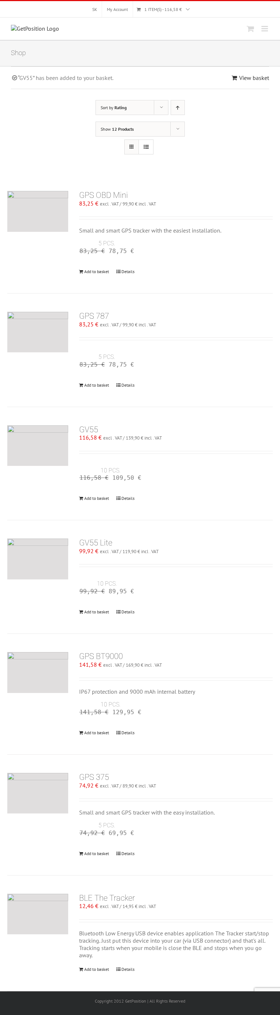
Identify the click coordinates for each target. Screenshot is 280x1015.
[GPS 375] (37, 793)
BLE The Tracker (107, 898)
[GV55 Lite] (37, 559)
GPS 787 (94, 316)
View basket (254, 77)
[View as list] (146, 147)
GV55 (88, 429)
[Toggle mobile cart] (250, 28)
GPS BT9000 (101, 656)
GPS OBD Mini (103, 195)
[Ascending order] (178, 107)
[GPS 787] (37, 332)
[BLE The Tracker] (37, 914)
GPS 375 (94, 777)
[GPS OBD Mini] (37, 211)
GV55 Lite (95, 542)
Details (128, 271)
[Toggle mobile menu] (265, 28)
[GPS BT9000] (37, 672)
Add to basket (96, 271)
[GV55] (37, 445)
